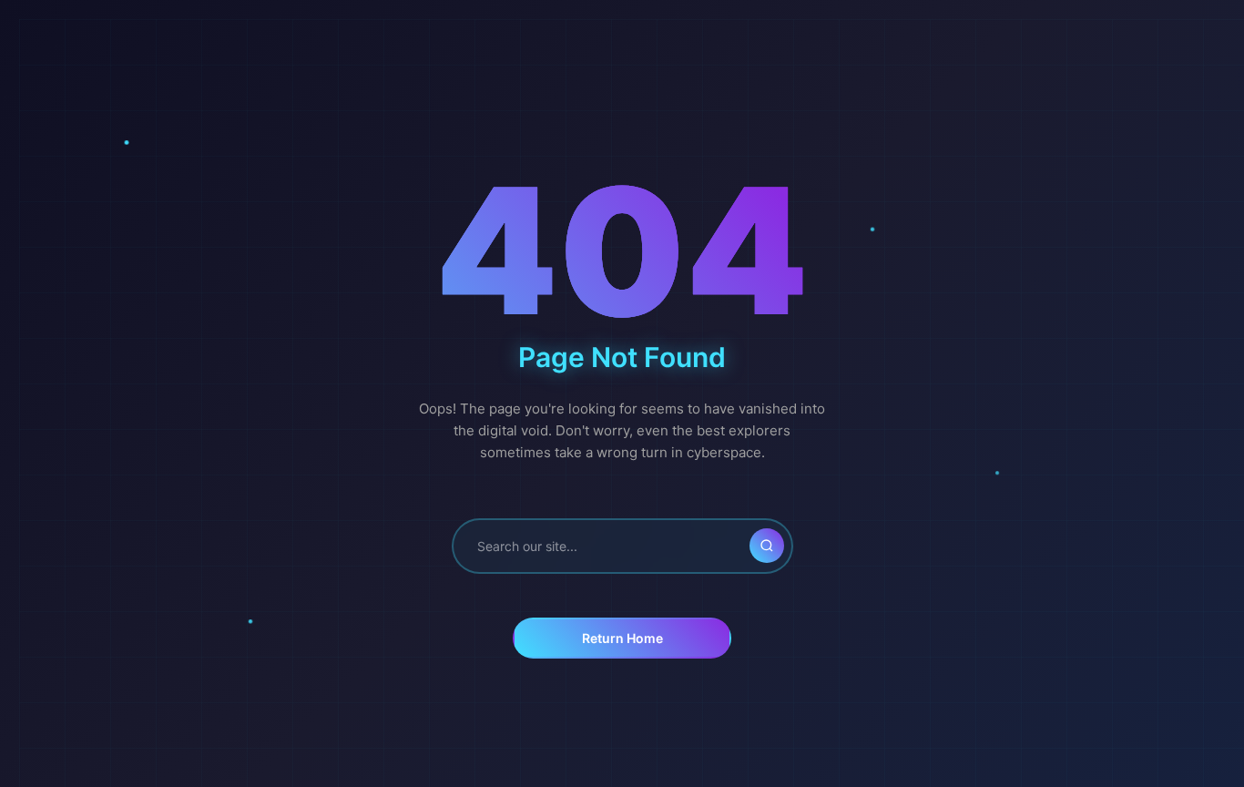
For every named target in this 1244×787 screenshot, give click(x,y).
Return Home (622, 638)
